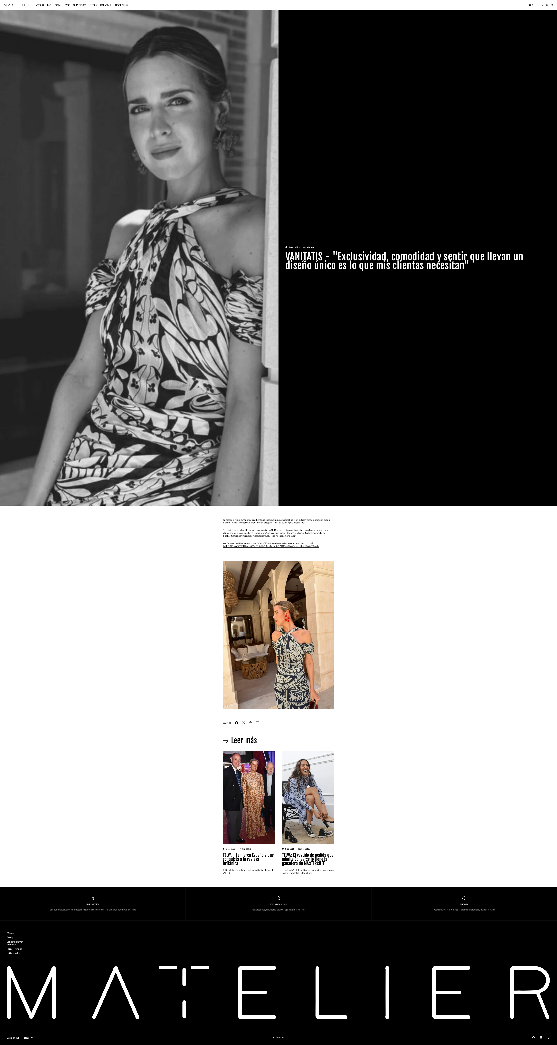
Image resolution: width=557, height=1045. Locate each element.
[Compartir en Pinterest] (250, 722)
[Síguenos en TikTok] (548, 1037)
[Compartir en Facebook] (236, 722)
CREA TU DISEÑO (121, 5)
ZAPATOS (93, 5)
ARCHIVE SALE (105, 5)
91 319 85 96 (456, 909)
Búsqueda (10, 933)
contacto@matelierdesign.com (484, 909)
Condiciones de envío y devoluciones (15, 943)
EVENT (67, 5)
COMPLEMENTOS (79, 5)
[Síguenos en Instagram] (541, 1037)
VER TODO (40, 5)
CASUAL (58, 5)
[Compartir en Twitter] (243, 722)
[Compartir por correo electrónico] (257, 722)
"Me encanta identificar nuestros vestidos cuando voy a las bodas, (252, 535)
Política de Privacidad (14, 948)
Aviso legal (11, 937)
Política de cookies (13, 952)
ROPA (49, 5)
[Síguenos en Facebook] (533, 1037)
